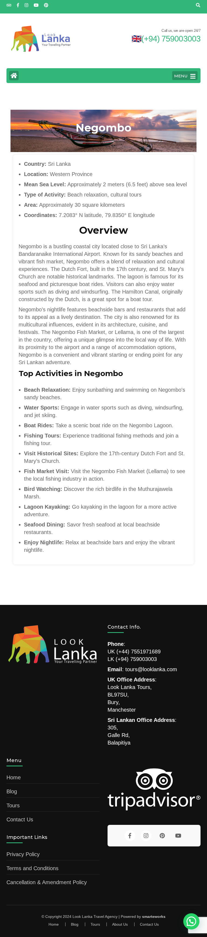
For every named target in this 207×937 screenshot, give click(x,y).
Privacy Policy (23, 854)
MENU (181, 75)
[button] (191, 921)
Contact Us (19, 819)
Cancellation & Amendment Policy (46, 882)
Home (13, 777)
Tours (13, 805)
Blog (11, 791)
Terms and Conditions (32, 868)
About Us (120, 924)
